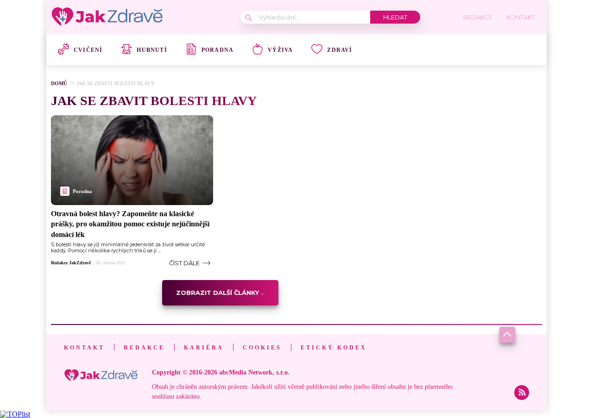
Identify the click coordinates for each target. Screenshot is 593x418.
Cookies (262, 347)
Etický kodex (334, 347)
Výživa (280, 50)
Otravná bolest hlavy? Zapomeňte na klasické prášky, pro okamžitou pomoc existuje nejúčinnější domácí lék (130, 224)
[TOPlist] (15, 414)
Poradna (217, 50)
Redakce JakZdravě (71, 263)
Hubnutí (152, 50)
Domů (59, 83)
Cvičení (88, 50)
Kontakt (84, 347)
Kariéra (204, 347)
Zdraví (339, 50)
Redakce (144, 347)
